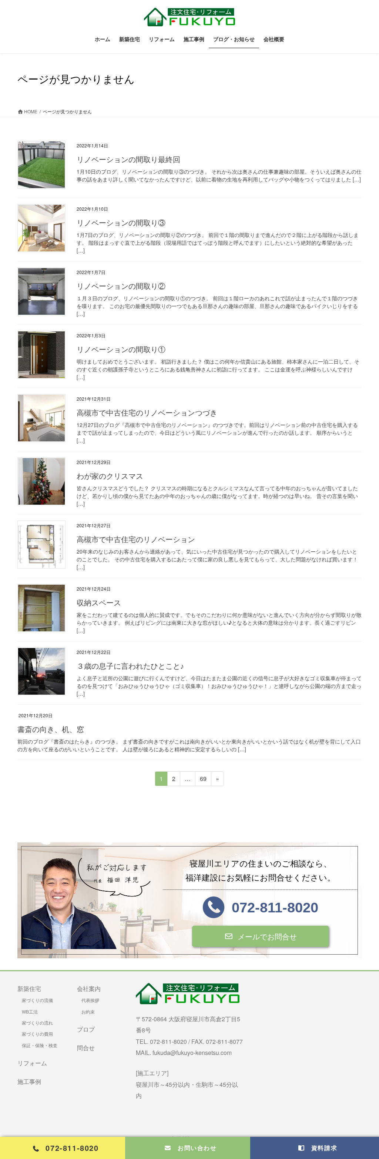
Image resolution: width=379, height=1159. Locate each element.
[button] (260, 936)
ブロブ (86, 1029)
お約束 (88, 1011)
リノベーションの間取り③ (121, 223)
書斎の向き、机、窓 (50, 729)
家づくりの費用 (37, 1034)
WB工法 (30, 1011)
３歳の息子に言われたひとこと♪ (130, 666)
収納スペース (99, 603)
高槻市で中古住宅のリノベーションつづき (147, 413)
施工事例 (29, 1081)
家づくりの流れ (37, 1022)
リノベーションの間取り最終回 (128, 160)
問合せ (86, 1047)
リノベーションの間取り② (121, 286)
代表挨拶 (90, 1000)
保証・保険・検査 (39, 1045)
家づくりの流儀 (37, 1000)
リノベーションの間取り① (121, 349)
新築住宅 (29, 988)
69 (203, 780)
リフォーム (32, 1063)
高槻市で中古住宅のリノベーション (136, 539)
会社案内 (89, 988)
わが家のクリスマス (110, 476)
